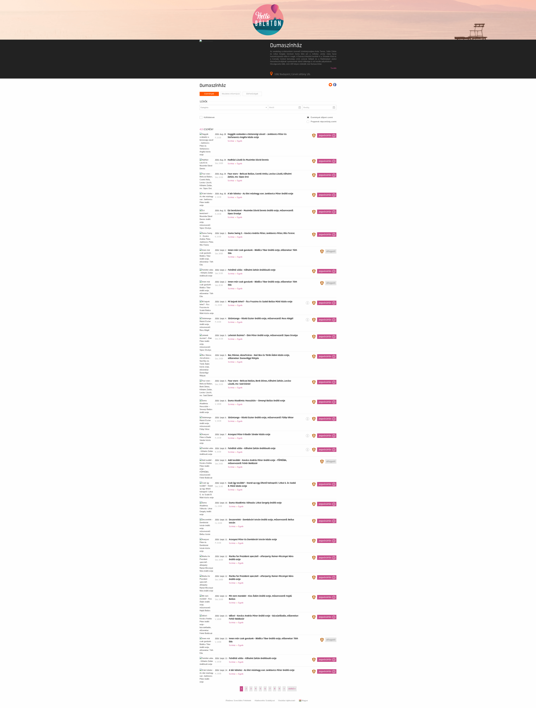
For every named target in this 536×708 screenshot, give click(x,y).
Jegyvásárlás (325, 135)
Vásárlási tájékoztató (286, 700)
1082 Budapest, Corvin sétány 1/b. (292, 74)
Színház (231, 141)
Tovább (333, 68)
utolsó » (291, 689)
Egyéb (239, 141)
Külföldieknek (209, 117)
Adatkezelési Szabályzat (265, 700)
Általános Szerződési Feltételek (238, 700)
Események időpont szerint (322, 117)
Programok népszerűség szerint (323, 122)
